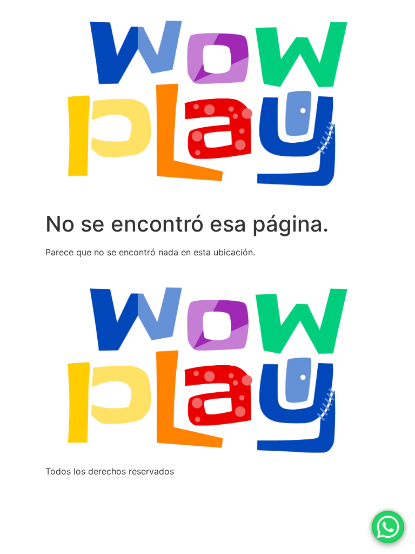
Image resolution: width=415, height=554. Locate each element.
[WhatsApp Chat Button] (388, 527)
